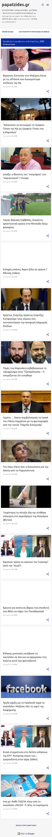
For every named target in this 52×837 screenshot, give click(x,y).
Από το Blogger (27, 834)
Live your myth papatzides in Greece (34, 32)
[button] (47, 91)
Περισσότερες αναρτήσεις (26, 825)
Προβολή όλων (9, 44)
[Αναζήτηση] (42, 5)
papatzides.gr (16, 4)
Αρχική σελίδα (7, 32)
